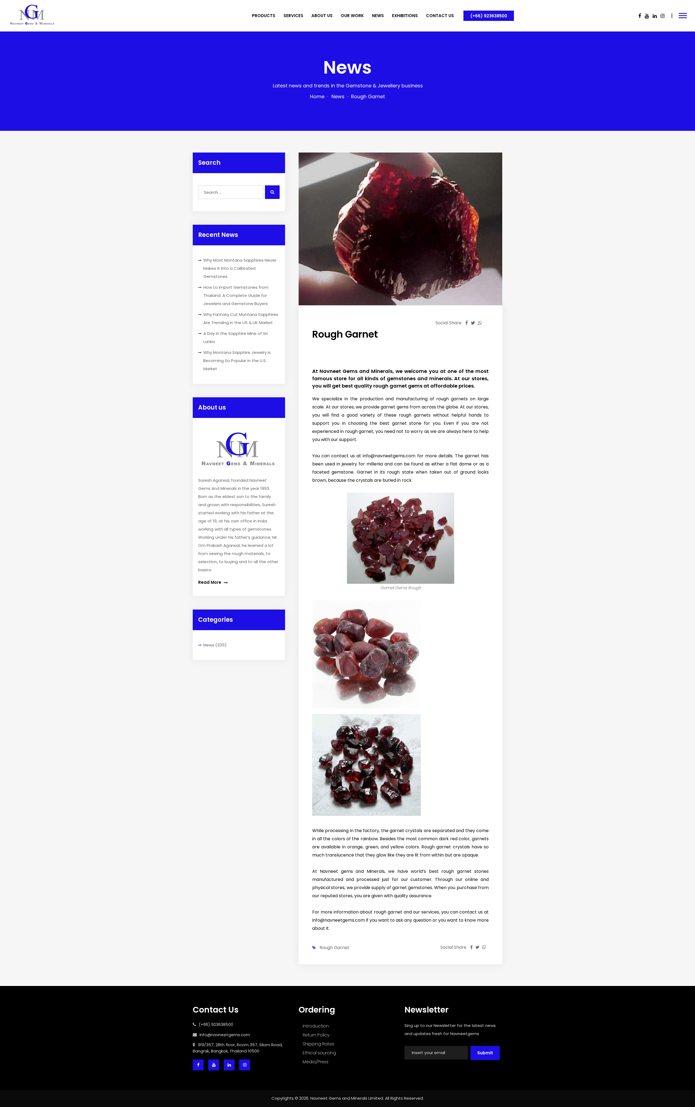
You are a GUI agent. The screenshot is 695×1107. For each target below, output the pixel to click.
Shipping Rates (318, 1044)
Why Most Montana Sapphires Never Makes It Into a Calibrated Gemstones (239, 268)
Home (317, 96)
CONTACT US (440, 15)
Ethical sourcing (319, 1053)
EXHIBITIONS (405, 15)
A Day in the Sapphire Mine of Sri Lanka (235, 337)
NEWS (378, 15)
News (338, 96)
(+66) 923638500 (488, 16)
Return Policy (316, 1035)
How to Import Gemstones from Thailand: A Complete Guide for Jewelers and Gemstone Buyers (235, 295)
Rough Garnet (334, 948)
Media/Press (315, 1062)
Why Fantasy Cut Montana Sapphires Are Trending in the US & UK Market (240, 318)
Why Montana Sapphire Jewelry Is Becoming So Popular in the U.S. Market (237, 361)
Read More (210, 582)
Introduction (316, 1026)
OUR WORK (352, 15)
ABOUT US (322, 15)
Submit (485, 1053)
